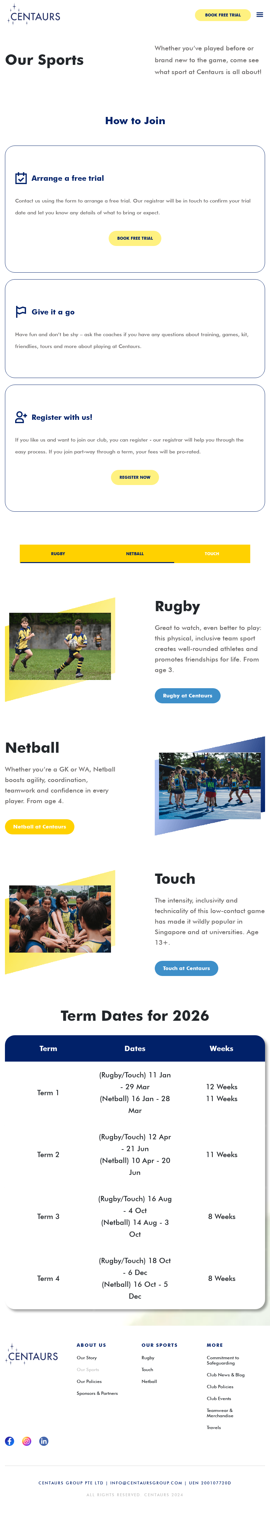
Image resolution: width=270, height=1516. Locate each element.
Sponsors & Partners (97, 1393)
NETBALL (135, 553)
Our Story (87, 1357)
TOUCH (212, 553)
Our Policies (89, 1381)
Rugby (148, 1357)
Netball (149, 1381)
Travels (214, 1427)
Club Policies (220, 1386)
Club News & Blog (226, 1374)
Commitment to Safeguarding (223, 1360)
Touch (147, 1369)
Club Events (219, 1398)
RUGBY (58, 553)
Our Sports (88, 1369)
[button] (259, 14)
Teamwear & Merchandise (220, 1413)
